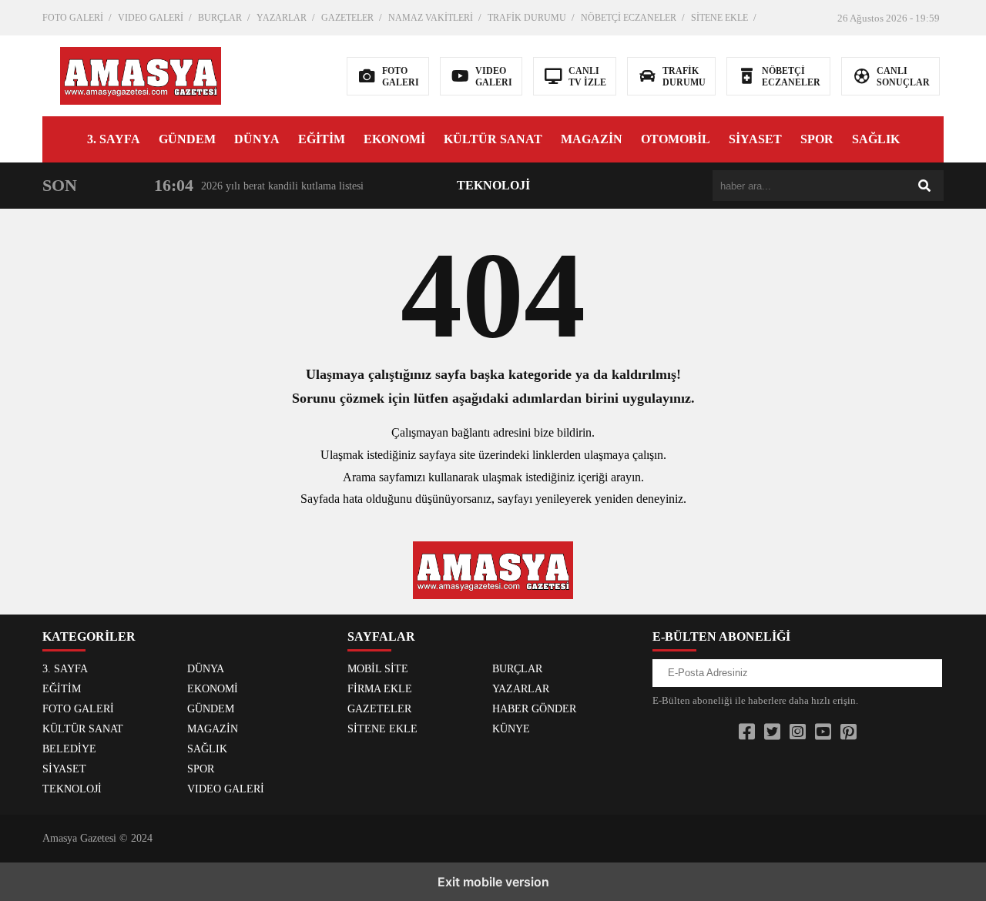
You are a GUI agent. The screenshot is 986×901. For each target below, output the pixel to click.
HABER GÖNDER (534, 709)
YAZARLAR (282, 17)
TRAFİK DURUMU (527, 17)
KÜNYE (511, 729)
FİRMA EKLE (379, 689)
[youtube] (823, 732)
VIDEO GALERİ (150, 17)
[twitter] (772, 732)
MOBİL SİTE (377, 669)
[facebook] (747, 732)
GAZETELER (347, 17)
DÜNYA (257, 139)
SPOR (816, 139)
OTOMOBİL (675, 139)
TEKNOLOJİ (493, 185)
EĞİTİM (321, 139)
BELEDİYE (69, 749)
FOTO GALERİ (72, 17)
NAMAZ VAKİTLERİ (430, 17)
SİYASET (755, 139)
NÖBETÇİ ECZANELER (628, 17)
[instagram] (798, 732)
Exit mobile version (493, 881)
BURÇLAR (220, 17)
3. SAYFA (113, 139)
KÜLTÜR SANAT (493, 139)
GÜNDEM (187, 139)
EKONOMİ (394, 139)
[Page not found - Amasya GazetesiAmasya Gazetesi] (140, 74)
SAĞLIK (876, 139)
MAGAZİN (591, 139)
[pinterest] (848, 732)
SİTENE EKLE (719, 17)
